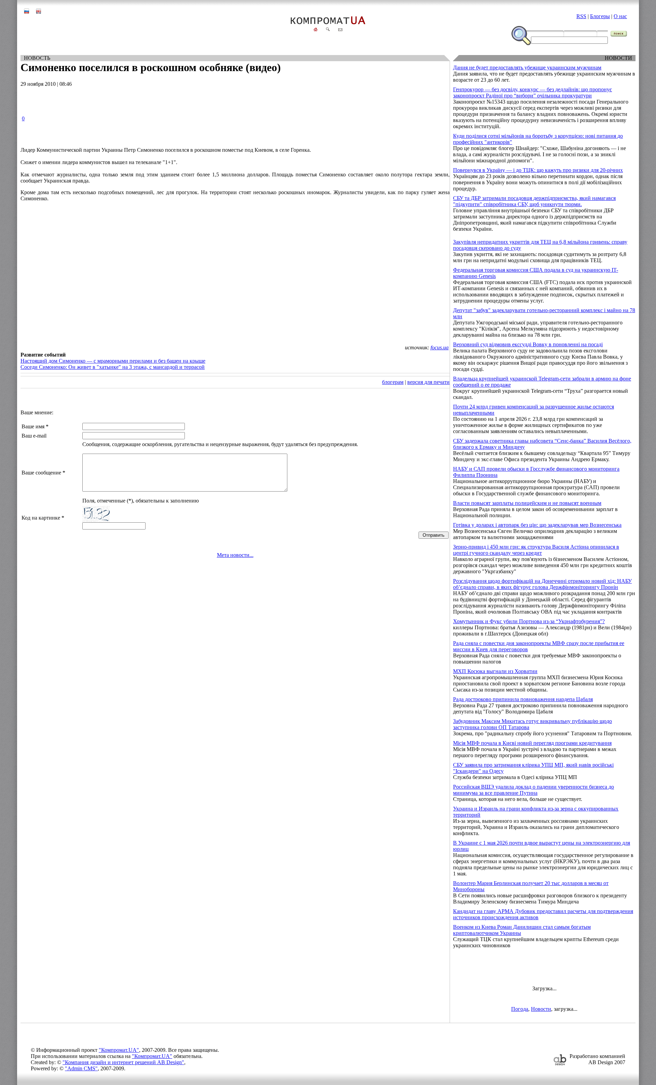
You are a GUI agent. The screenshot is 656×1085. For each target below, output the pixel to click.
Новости (541, 1009)
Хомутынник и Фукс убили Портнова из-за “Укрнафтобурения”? (529, 621)
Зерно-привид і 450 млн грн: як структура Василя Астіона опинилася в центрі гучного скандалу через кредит (536, 550)
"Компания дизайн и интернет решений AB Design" (123, 1062)
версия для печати (428, 382)
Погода (519, 1009)
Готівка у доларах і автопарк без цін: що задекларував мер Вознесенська (537, 525)
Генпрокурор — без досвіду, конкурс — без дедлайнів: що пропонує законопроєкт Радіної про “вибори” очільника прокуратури (532, 92)
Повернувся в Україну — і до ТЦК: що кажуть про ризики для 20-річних (538, 170)
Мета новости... (235, 555)
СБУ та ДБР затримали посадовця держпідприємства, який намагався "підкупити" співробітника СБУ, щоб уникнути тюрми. (534, 201)
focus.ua (439, 347)
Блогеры (600, 16)
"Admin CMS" (81, 1068)
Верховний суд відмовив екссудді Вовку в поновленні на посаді (528, 344)
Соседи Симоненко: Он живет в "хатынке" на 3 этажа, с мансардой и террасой (112, 367)
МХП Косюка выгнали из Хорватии (495, 671)
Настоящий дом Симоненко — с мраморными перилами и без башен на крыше (112, 361)
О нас (620, 16)
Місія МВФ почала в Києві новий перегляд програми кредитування (532, 743)
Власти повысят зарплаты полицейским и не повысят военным (527, 503)
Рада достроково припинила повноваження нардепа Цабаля (523, 699)
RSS (581, 16)
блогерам (393, 382)
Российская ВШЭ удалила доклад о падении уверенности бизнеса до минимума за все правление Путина (533, 790)
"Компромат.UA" (119, 1050)
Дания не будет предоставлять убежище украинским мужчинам (527, 67)
